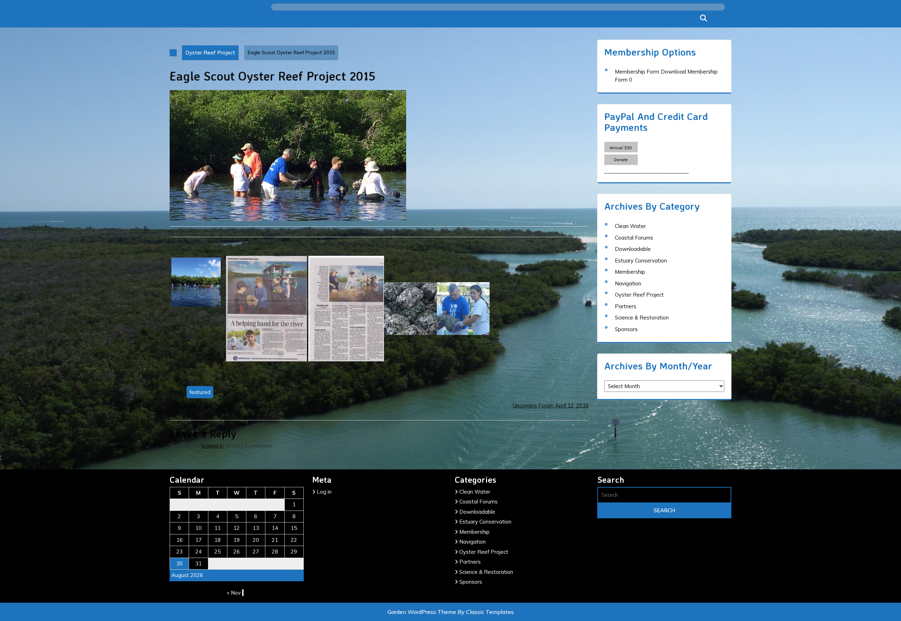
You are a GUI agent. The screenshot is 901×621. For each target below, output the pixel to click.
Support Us (288, 77)
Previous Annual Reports (395, 79)
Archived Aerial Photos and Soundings (486, 107)
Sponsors (626, 329)
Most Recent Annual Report (399, 60)
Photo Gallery (291, 136)
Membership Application (394, 40)
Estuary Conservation (641, 260)
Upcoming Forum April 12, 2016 (551, 405)
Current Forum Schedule (394, 158)
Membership (289, 37)
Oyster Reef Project (210, 52)
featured (199, 392)
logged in (212, 445)
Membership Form (637, 71)
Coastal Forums (634, 237)
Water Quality (381, 217)
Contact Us (287, 116)
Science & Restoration (642, 317)
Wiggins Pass (291, 96)
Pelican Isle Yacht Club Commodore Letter (221, 405)
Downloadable (633, 249)
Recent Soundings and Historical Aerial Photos (394, 105)
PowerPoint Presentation (397, 178)
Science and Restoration (307, 175)
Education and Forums (303, 155)
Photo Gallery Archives (393, 138)
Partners (625, 306)
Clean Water (630, 226)
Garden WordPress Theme (423, 611)
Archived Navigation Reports (476, 138)
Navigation (628, 283)
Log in (324, 491)
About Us (285, 57)
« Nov (234, 592)
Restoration (378, 198)
